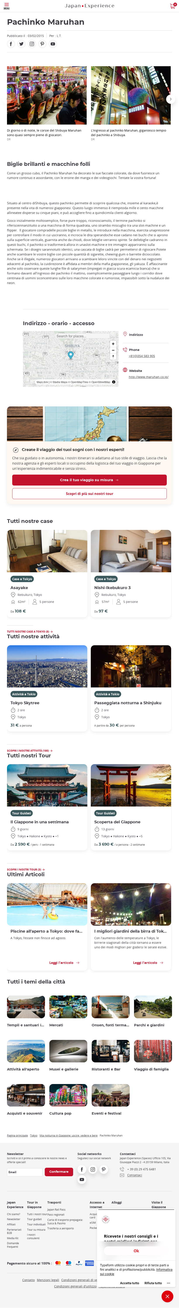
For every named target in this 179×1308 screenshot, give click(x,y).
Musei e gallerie (63, 1069)
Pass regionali (55, 1214)
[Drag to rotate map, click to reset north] (113, 356)
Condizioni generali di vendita (83, 1280)
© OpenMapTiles (78, 382)
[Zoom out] (113, 350)
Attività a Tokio (24, 694)
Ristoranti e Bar (106, 1069)
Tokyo (33, 1135)
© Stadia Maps (58, 382)
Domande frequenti (13, 1245)
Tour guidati (34, 1219)
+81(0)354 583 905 (142, 356)
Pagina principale (17, 1135)
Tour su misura (36, 1229)
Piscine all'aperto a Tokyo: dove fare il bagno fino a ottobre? (47, 931)
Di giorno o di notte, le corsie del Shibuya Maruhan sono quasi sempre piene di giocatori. (44, 134)
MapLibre (42, 382)
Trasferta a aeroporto (60, 1228)
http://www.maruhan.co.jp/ (149, 377)
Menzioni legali (48, 1280)
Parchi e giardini (149, 1025)
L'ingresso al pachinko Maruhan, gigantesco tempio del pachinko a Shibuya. (128, 134)
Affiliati (11, 1224)
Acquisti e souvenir (24, 1113)
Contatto (28, 1280)
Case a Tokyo (22, 579)
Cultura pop (60, 1113)
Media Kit (12, 1238)
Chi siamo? (13, 1214)
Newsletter (13, 1219)
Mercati (56, 1025)
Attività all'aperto (23, 1069)
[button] (7, 99)
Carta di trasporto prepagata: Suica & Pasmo (65, 1221)
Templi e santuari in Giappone (26, 1025)
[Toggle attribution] (113, 382)
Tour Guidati (21, 813)
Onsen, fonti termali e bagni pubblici (111, 1025)
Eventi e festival (106, 1113)
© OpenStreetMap (99, 382)
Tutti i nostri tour (37, 1214)
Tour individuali (36, 1224)
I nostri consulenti (33, 1236)
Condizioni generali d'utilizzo (75, 1286)
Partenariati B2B (14, 1231)
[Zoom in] (113, 344)
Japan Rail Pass (56, 1209)
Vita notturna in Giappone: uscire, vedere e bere (69, 1135)
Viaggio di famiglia (151, 1069)
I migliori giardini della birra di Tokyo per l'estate (131, 931)
